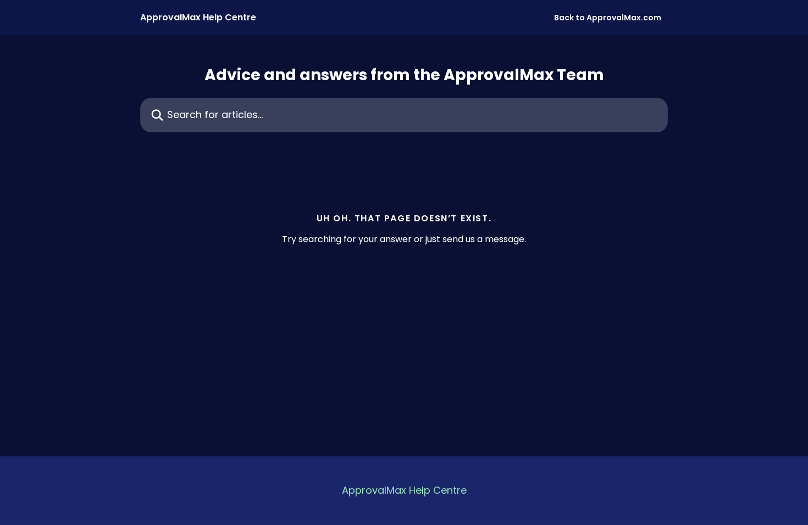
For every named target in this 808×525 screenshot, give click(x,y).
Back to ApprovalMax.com (607, 17)
